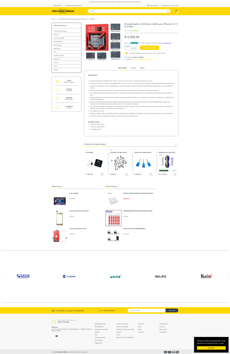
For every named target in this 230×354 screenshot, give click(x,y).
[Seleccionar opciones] (102, 174)
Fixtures (56, 34)
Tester (56, 66)
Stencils (56, 62)
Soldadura (57, 59)
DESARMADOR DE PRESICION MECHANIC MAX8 (137, 211)
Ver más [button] (221, 343)
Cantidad (126, 46)
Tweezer (56, 69)
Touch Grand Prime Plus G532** (79, 211)
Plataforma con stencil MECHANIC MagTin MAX (168, 152)
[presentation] (176, 144)
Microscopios (58, 45)
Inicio (53, 19)
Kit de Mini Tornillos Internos (119, 152)
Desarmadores (58, 41)
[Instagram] (52, 336)
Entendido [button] (211, 348)
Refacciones (57, 186)
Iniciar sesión (174, 5)
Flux (55, 52)
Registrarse (166, 5)
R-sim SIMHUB (73, 193)
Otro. (87, 150)
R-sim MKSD (89, 152)
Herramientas (111, 186)
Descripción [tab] (122, 68)
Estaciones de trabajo (60, 31)
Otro (111, 150)
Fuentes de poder (59, 38)
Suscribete (172, 310)
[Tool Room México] (63, 11)
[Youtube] (57, 336)
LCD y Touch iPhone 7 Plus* (77, 228)
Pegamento (57, 48)
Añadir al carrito (151, 48)
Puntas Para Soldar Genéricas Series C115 (143, 152)
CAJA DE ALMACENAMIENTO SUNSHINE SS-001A (138, 193)
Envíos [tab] (133, 68)
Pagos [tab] (142, 68)
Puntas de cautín (59, 55)
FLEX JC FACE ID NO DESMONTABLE (134, 228)
